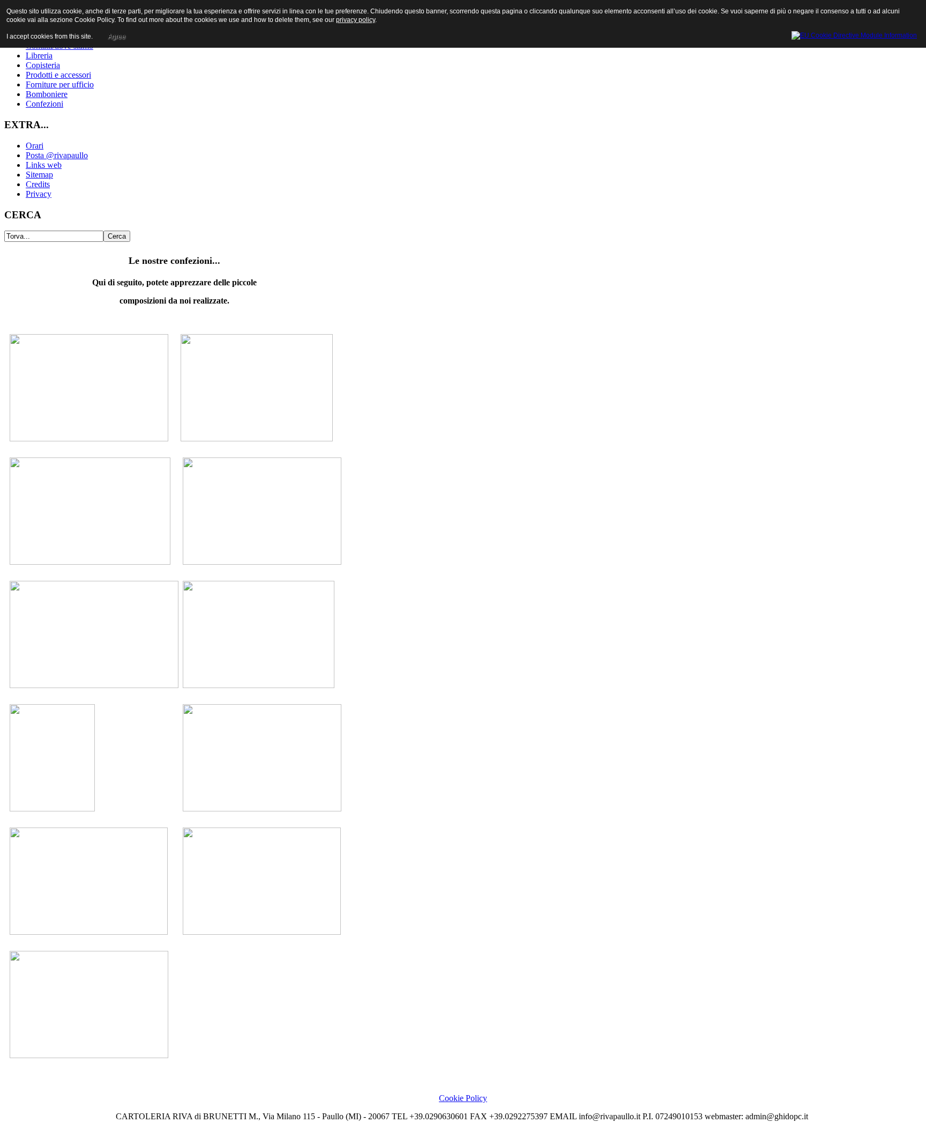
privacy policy (355, 20)
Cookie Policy (463, 1098)
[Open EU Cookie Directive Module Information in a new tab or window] (854, 34)
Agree (116, 36)
